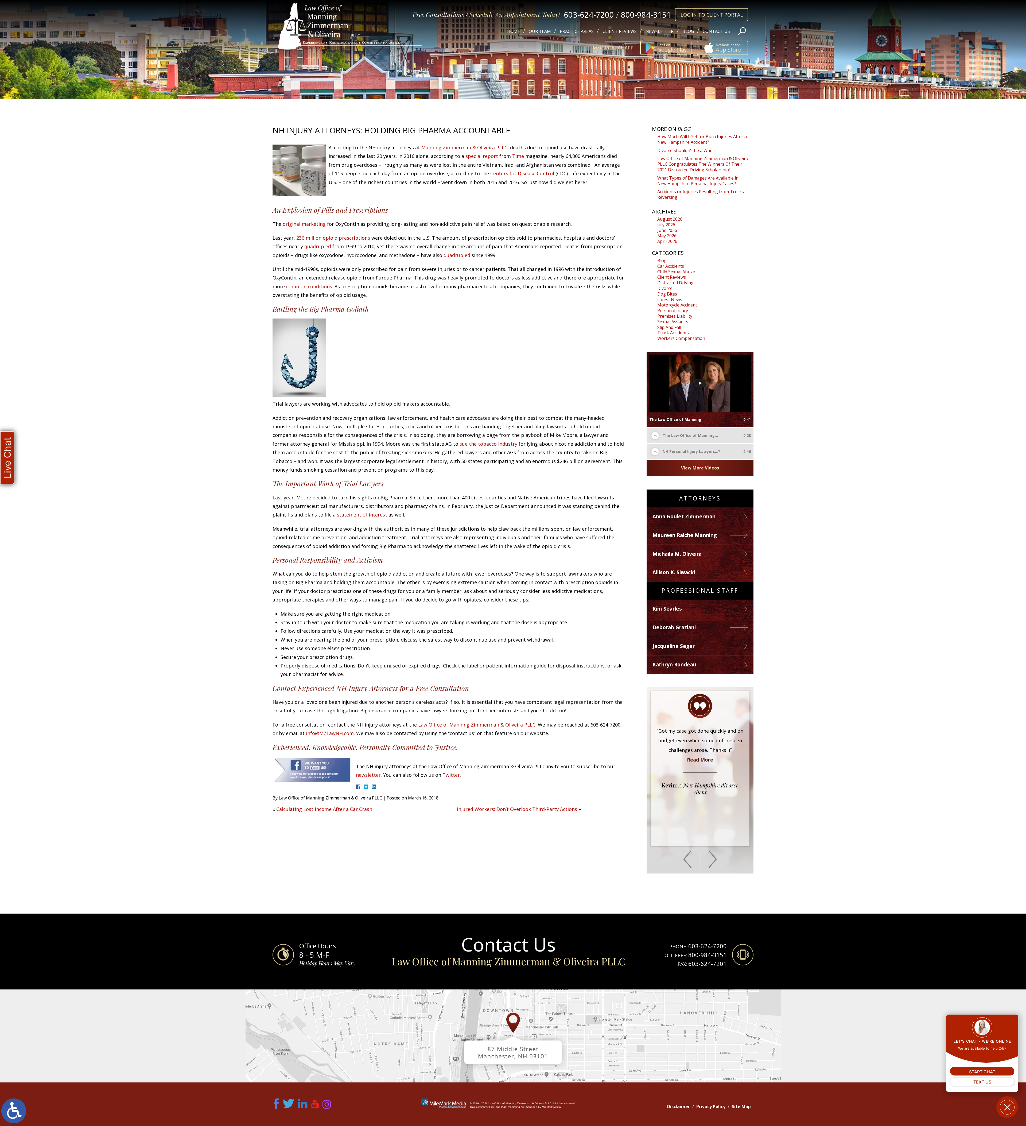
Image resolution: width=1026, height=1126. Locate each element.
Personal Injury (672, 310)
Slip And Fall (669, 327)
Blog (688, 31)
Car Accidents (670, 266)
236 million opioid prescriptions (333, 238)
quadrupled (318, 246)
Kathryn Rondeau (674, 664)
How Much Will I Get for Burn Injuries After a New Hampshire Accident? (702, 139)
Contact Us (716, 31)
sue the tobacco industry (488, 444)
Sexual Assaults (672, 322)
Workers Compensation (681, 338)
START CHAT (982, 1071)
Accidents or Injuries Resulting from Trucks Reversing (700, 194)
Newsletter (660, 31)
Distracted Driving (675, 283)
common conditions (309, 286)
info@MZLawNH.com (330, 733)
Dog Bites (667, 294)
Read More (700, 808)
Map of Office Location (513, 1035)
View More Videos (700, 468)
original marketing (304, 224)
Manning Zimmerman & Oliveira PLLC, (465, 147)
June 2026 (667, 230)
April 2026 (667, 241)
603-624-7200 (589, 14)
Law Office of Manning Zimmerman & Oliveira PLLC (476, 724)
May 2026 (667, 236)
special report (481, 156)
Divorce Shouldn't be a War (684, 150)
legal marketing (510, 1106)
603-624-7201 (707, 964)
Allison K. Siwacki (673, 572)
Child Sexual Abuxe (676, 272)
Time (518, 156)
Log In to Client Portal (712, 14)
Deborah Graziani (674, 627)
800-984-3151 (646, 14)
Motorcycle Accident (677, 305)
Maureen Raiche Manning (684, 535)
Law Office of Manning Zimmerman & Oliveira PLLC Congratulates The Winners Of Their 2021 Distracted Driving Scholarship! (702, 164)
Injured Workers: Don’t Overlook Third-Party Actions (517, 809)
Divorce (665, 288)
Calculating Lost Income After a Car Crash (324, 809)
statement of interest (362, 514)
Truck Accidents (673, 333)
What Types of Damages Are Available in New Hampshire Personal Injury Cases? (698, 181)
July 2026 (666, 225)
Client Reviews (620, 31)
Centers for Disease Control (522, 173)
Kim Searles (667, 608)
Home (513, 31)
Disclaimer (678, 1106)
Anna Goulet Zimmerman (684, 516)
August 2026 (669, 219)
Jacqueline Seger (673, 646)
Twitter (451, 775)
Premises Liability (674, 316)
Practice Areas (577, 31)
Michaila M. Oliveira (677, 553)
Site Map (741, 1106)
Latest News (669, 299)
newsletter (368, 775)
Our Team (540, 31)
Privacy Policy (710, 1106)
